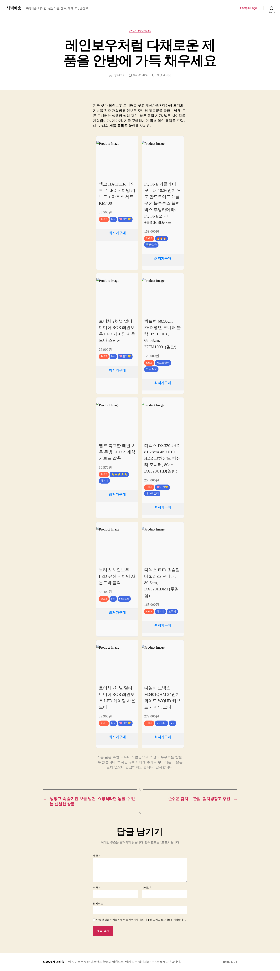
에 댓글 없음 (164, 75)
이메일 (146, 887)
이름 (96, 887)
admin (120, 75)
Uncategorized (140, 30)
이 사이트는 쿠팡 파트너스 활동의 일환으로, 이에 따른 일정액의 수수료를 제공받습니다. (124, 961)
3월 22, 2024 (140, 75)
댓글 (96, 855)
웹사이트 (98, 903)
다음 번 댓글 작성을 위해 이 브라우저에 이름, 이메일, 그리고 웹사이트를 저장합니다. (141, 919)
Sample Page (248, 8)
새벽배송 (13, 8)
